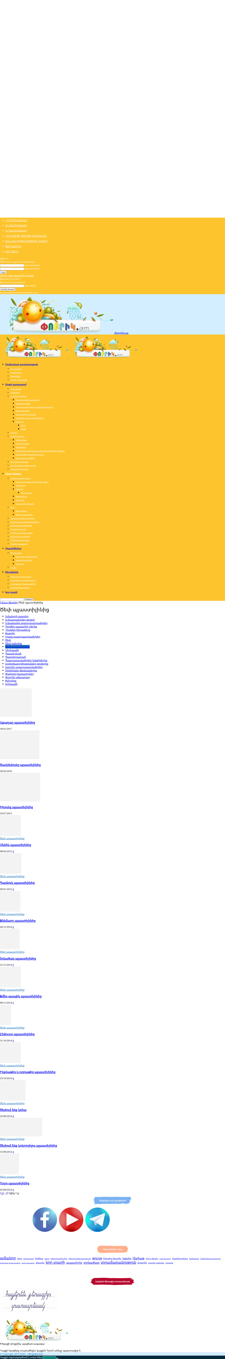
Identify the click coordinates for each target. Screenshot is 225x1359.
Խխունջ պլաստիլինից (16, 807)
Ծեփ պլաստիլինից (24, 514)
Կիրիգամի (20, 485)
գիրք (19, 1258)
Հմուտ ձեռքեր (13, 473)
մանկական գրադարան (210, 1258)
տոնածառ (91, 1262)
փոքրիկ (142, 1262)
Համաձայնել (49, 1358)
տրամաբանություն (118, 1262)
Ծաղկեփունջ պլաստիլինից (20, 765)
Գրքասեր (20, 564)
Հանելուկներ (15, 372)
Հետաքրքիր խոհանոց (20, 587)
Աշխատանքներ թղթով (20, 478)
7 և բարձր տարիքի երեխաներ (26, 236)
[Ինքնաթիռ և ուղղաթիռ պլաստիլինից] (10, 1062)
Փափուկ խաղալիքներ (20, 536)
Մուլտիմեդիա (13, 548)
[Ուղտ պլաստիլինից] (9, 1173)
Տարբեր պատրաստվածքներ (24, 667)
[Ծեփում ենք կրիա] (13, 1100)
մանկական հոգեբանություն (10, 1263)
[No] (57, 1358)
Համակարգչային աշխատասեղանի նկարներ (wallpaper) (40, 451)
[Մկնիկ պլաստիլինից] (10, 835)
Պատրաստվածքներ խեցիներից (24, 522)
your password (31, 268)
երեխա (39, 1258)
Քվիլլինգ (19, 489)
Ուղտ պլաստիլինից (14, 1183)
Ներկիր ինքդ (21, 440)
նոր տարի (55, 1262)
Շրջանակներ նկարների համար (30, 454)
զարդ (47, 1258)
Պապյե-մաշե (21, 496)
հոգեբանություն (165, 1259)
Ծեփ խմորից (21, 511)
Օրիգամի (20, 500)
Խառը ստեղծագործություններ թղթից (32, 482)
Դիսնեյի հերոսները (17, 630)
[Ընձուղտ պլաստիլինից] (5, 1024)
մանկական (194, 1258)
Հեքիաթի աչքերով (24, 560)
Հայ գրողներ (15, 369)
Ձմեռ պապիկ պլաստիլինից (21, 996)
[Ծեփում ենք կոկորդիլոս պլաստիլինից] (21, 1135)
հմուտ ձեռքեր (152, 1258)
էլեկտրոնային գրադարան (80, 1258)
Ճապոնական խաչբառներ (27, 400)
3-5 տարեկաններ (16, 225)
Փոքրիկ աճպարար (18, 544)
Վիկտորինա (15, 389)
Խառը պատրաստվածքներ (22, 518)
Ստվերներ (15, 392)
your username (32, 265)
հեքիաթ (138, 1258)
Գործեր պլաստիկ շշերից (21, 533)
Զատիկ (10, 633)
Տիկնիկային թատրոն (19, 540)
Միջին (23, 429)
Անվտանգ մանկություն (20, 576)
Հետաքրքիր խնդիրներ (26, 414)
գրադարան (28, 1258)
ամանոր (8, 1258)
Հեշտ (23, 425)
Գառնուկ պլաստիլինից (17, 883)
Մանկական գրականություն (21, 364)
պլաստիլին (74, 1262)
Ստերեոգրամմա (23, 403)
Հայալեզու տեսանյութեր (26, 556)
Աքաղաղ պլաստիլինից (17, 722)
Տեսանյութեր (16, 553)
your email (30, 285)
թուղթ (97, 1258)
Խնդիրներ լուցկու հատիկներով (29, 418)
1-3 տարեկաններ (16, 220)
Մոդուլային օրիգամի (25, 504)
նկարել (40, 1262)
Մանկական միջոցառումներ (23, 584)
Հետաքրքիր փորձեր (19, 462)
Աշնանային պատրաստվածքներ (26, 623)
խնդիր (127, 1258)
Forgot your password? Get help (17, 275)
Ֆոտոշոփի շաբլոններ (25, 458)
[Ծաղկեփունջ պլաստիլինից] (19, 758)
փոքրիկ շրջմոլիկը (156, 1263)
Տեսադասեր (26, 493)
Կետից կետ (21, 447)
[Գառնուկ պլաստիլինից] (10, 873)
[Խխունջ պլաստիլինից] (20, 800)
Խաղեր (13, 567)
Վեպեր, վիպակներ (18, 380)
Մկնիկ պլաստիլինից (15, 845)
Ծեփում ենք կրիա (13, 1110)
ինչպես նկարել (112, 1258)
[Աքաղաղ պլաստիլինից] (16, 716)
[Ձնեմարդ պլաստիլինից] (10, 910)
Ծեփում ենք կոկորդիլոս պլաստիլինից (28, 1145)
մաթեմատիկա (180, 1258)
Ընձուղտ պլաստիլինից (17, 1034)
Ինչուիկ (13, 432)
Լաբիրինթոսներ (23, 411)
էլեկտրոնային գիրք (59, 1258)
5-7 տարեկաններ (16, 230)
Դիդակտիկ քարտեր (19, 469)
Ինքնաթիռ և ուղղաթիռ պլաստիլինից (27, 1072)
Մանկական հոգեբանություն (23, 580)
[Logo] (34, 357)
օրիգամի (169, 1263)
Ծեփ (12, 507)
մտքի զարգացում (28, 1263)
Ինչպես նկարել (22, 443)
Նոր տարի (11, 251)
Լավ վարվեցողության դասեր (26, 241)
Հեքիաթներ (15, 376)
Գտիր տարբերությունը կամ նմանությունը (34, 407)
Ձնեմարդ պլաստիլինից (18, 920)
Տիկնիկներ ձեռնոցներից (21, 525)
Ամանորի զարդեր (18, 529)
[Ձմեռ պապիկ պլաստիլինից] (10, 986)
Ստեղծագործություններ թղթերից (26, 663)
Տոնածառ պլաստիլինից (18, 958)
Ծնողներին (13, 246)
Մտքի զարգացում (15, 384)
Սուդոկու (20, 422)
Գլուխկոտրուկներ (18, 396)
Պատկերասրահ (15, 657)
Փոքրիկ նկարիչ (17, 436)
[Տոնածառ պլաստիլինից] (10, 948)
